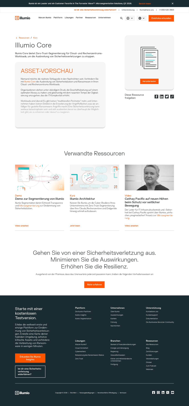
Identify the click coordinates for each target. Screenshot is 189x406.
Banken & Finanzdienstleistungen (123, 345)
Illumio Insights (80, 315)
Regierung (114, 352)
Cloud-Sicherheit (81, 348)
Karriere (113, 319)
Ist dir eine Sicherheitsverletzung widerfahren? (95, 10)
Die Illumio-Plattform (83, 312)
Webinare (149, 369)
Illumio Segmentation (83, 319)
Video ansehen (22, 226)
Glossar (149, 362)
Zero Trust (79, 359)
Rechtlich (73, 393)
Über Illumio (115, 312)
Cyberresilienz (80, 352)
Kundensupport (152, 315)
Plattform (58, 17)
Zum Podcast (151, 366)
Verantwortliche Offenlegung (107, 393)
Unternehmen (104, 17)
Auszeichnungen (117, 315)
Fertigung (114, 364)
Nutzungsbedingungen (87, 393)
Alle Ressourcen (152, 345)
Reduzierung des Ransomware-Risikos (89, 355)
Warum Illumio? (81, 345)
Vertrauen (123, 393)
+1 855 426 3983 (166, 10)
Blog (147, 348)
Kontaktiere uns (147, 10)
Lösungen (69, 17)
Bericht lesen (145, 3)
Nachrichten (115, 326)
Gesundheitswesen (118, 355)
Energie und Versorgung (120, 348)
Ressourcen (90, 17)
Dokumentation (152, 319)
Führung (114, 322)
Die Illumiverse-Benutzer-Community (160, 322)
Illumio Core (30, 81)
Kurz (35, 38)
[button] (121, 18)
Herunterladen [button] (149, 81)
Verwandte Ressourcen (94, 153)
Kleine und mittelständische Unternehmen (121, 360)
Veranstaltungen (152, 359)
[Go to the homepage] (22, 18)
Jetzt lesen (75, 226)
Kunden (149, 355)
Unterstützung (128, 10)
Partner (79, 17)
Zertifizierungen (152, 352)
